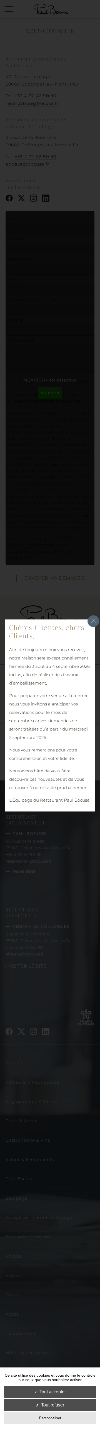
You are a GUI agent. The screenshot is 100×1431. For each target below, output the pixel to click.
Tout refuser (52, 1405)
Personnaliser (50, 1418)
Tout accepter (52, 1391)
